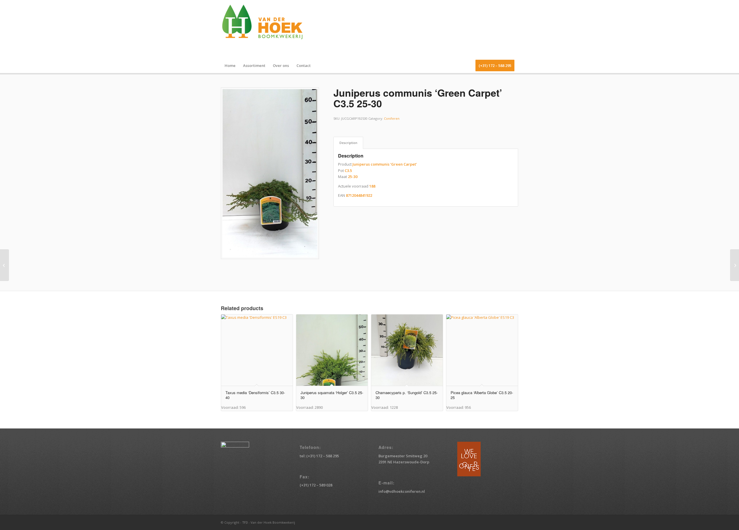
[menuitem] (230, 65)
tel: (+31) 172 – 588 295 (319, 455)
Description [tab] (348, 143)
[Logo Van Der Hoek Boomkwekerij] (265, 29)
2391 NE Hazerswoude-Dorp (403, 462)
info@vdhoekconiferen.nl (401, 491)
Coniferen (392, 118)
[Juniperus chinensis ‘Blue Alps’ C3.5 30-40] (4, 265)
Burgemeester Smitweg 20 (402, 455)
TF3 (245, 522)
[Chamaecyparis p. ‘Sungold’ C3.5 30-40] (734, 265)
